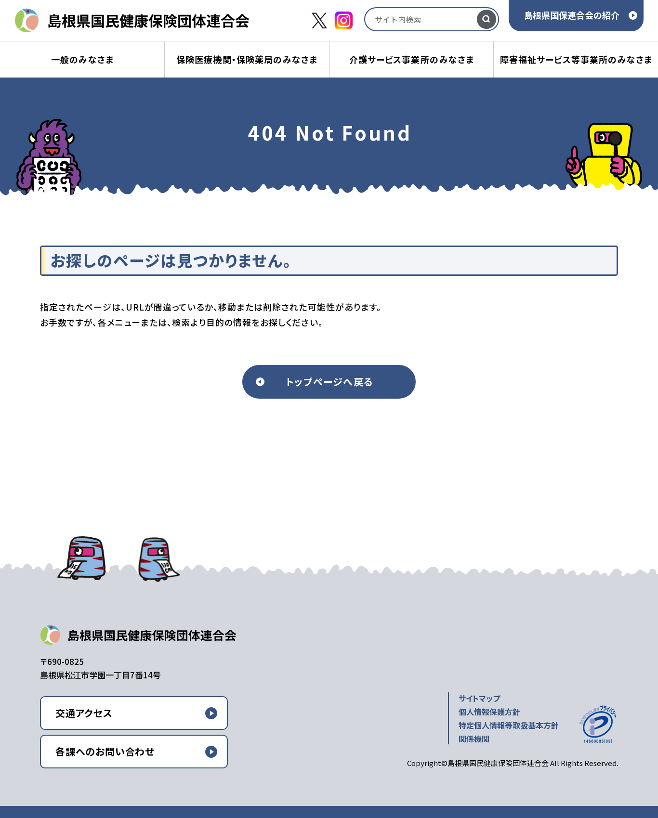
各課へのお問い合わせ (105, 751)
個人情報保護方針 (489, 711)
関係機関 (474, 738)
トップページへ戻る (329, 382)
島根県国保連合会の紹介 (571, 15)
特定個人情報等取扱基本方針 (509, 725)
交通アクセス (84, 713)
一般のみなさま (82, 59)
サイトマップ (479, 698)
